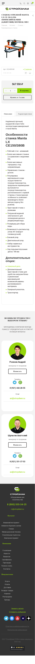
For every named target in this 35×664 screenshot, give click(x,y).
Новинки (7, 594)
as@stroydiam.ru (17, 472)
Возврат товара (7, 590)
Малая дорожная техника (11, 532)
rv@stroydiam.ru (17, 509)
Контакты (6, 569)
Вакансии (6, 557)
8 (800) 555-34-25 (16, 504)
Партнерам (7, 563)
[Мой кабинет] (28, 4)
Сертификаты (7, 560)
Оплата (7, 584)
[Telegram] (14, 384)
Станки (11, 529)
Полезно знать (6, 566)
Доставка (7, 587)
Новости (7, 553)
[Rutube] (23, 620)
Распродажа (7, 597)
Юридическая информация (17, 630)
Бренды (7, 600)
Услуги (7, 581)
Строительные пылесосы (11, 535)
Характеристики (25, 114)
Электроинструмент (11, 538)
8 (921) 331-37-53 (17, 461)
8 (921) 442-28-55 (17, 388)
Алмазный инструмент (11, 523)
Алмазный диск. (14, 266)
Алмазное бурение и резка (11, 526)
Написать (17, 371)
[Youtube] (17, 620)
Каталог (11, 516)
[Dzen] (28, 620)
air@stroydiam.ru (17, 398)
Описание (8, 114)
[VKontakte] (12, 620)
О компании (7, 550)
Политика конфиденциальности (17, 626)
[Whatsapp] (20, 384)
